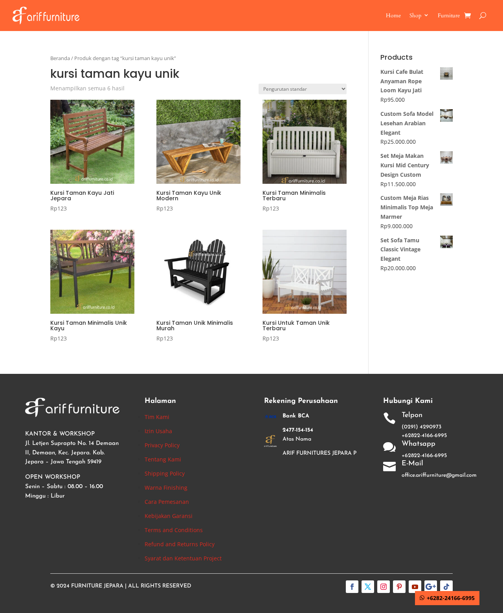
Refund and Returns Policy (180, 544)
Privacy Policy (162, 445)
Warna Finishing (166, 487)
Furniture (449, 15)
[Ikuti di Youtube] (415, 586)
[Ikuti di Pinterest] (399, 586)
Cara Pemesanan (167, 501)
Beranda (60, 58)
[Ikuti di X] (368, 586)
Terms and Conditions (174, 530)
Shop (415, 15)
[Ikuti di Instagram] (383, 586)
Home (393, 15)
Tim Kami (157, 417)
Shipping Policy (165, 473)
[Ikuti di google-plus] (430, 586)
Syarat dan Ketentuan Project (183, 558)
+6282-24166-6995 (451, 598)
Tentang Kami (163, 459)
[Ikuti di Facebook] (352, 586)
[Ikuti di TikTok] (446, 586)
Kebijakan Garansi (169, 516)
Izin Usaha (158, 431)
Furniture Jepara (97, 586)
